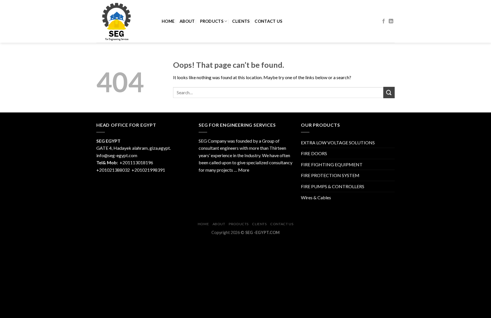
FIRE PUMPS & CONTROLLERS (332, 186)
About (187, 21)
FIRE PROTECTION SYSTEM (330, 175)
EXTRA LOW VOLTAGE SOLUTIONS (338, 142)
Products (211, 21)
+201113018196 (137, 162)
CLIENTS (240, 21)
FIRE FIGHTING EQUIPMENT (332, 164)
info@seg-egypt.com (116, 155)
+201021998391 (148, 170)
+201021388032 (113, 170)
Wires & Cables (316, 197)
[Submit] (389, 92)
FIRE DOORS (314, 153)
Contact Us (268, 21)
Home (168, 21)
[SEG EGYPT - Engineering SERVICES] (124, 21)
